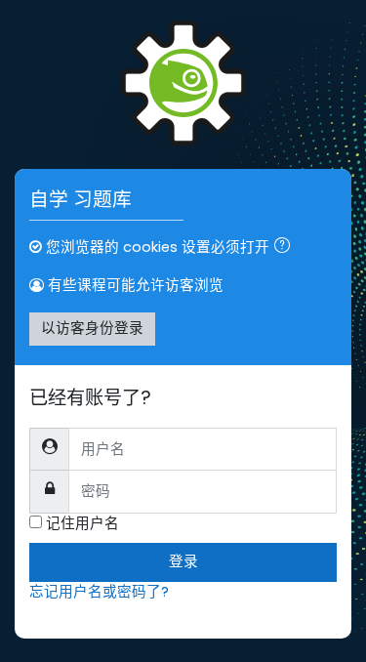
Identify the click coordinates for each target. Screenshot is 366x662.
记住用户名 (82, 523)
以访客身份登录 (92, 328)
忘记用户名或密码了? (99, 591)
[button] (286, 248)
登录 (183, 561)
